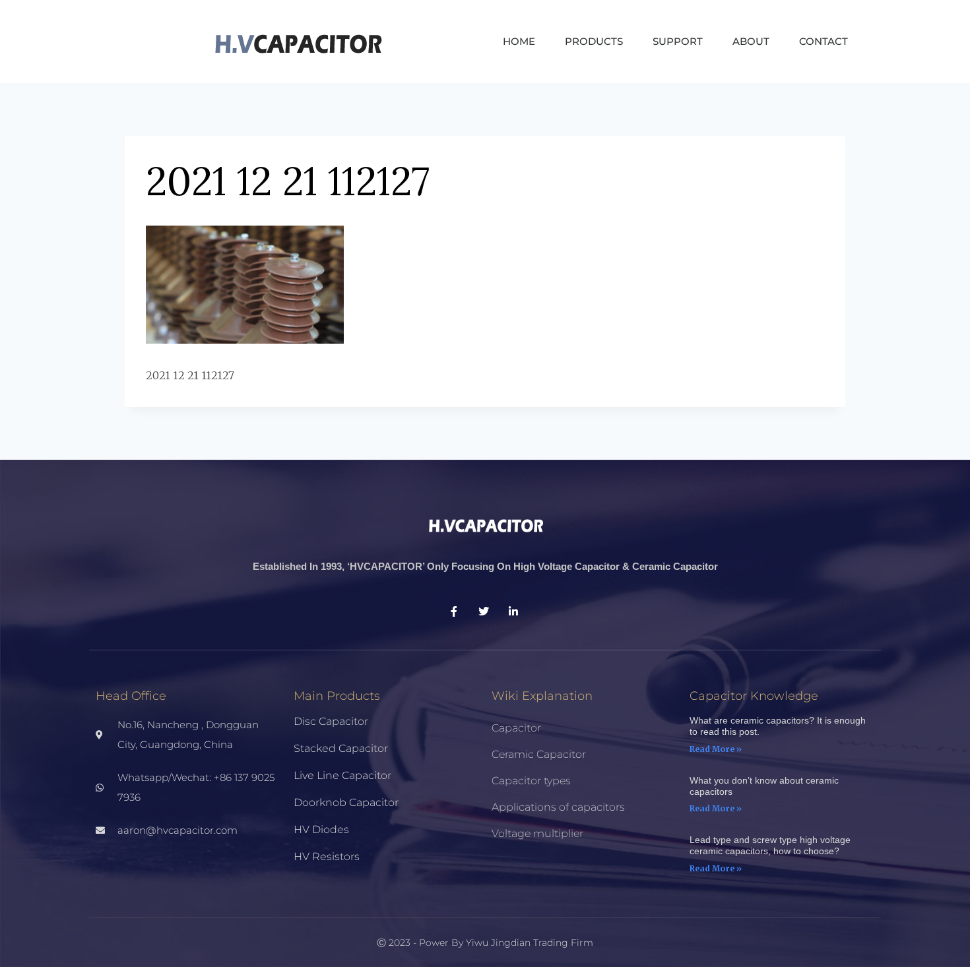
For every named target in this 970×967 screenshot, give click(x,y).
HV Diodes (321, 829)
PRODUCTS (594, 41)
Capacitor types (531, 780)
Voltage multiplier (537, 833)
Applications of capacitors (558, 807)
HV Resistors (327, 856)
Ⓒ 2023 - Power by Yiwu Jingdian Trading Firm (485, 943)
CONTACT (823, 41)
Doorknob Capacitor (346, 802)
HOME (519, 41)
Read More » (716, 749)
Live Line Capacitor (342, 775)
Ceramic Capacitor (539, 754)
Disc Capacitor (331, 721)
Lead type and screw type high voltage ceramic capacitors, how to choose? (770, 845)
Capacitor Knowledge (754, 696)
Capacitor (516, 728)
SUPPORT (678, 41)
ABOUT (750, 41)
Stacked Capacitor (341, 748)
